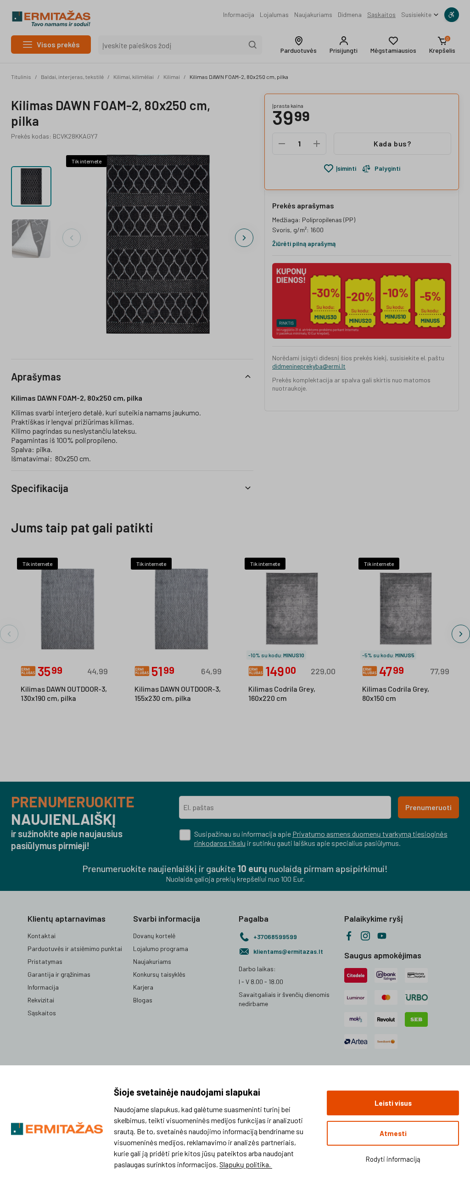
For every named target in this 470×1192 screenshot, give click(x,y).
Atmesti (393, 1133)
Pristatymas (45, 961)
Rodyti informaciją (392, 1159)
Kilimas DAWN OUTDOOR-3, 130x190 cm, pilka (64, 693)
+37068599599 (275, 936)
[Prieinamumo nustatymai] (451, 14)
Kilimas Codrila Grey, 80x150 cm (395, 693)
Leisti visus (393, 1103)
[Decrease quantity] (282, 143)
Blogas (142, 1000)
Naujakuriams (313, 14)
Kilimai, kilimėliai (133, 76)
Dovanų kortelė (154, 936)
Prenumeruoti (428, 807)
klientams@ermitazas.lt (288, 951)
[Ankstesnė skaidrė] (71, 238)
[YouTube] (381, 935)
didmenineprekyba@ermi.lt (309, 366)
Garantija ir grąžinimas (59, 974)
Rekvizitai (41, 1000)
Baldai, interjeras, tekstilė (72, 76)
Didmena (350, 14)
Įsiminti (346, 168)
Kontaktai (42, 936)
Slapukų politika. (245, 1164)
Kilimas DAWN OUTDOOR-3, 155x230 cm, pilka (177, 693)
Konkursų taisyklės (159, 974)
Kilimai (171, 76)
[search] (253, 45)
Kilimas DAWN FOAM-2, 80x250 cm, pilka (239, 76)
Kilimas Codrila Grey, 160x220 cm (281, 693)
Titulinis (21, 76)
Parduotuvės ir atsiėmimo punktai (75, 948)
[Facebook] (348, 935)
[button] (298, 45)
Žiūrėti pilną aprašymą (304, 243)
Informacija (238, 14)
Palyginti (387, 168)
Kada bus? (392, 143)
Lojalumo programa (160, 948)
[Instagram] (365, 935)
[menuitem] (238, 14)
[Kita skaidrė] (244, 238)
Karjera (143, 987)
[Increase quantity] (317, 143)
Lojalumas (274, 14)
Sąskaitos (381, 14)
